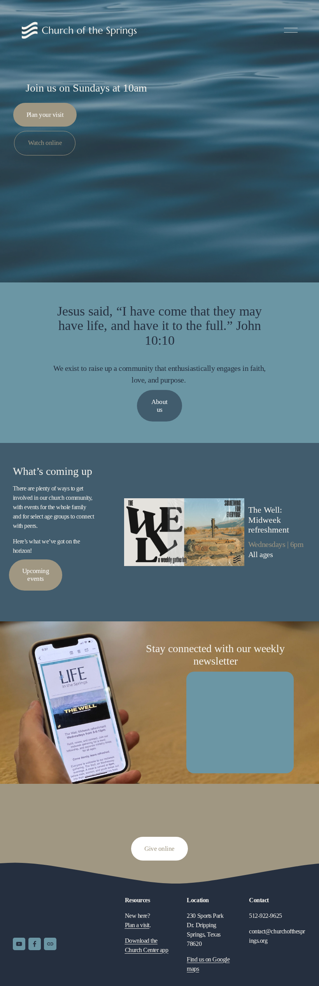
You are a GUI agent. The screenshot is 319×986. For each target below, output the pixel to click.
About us (159, 405)
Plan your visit (44, 114)
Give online (159, 848)
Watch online (45, 142)
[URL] (50, 944)
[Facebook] (34, 944)
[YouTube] (19, 944)
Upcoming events (35, 574)
